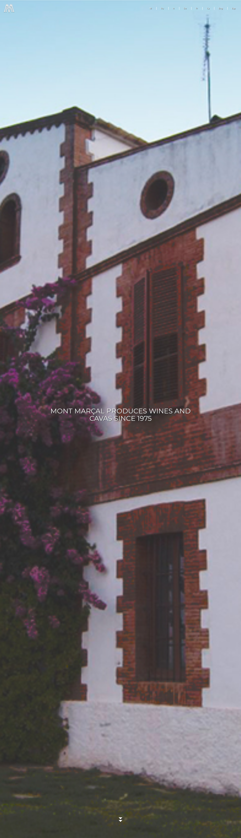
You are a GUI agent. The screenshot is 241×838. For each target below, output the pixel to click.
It (173, 8)
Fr (197, 8)
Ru (162, 8)
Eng (221, 8)
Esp (233, 8)
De (185, 8)
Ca (208, 8)
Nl (151, 8)
